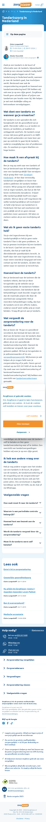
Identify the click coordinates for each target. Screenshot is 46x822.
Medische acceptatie (13, 614)
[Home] (3, 11)
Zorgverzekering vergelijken (9, 11)
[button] (13, 649)
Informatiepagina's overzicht (15, 11)
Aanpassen (22, 432)
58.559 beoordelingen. (10, 714)
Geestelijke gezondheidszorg (17, 577)
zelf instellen (32, 416)
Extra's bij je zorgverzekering (17, 569)
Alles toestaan (23, 424)
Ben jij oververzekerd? (14, 603)
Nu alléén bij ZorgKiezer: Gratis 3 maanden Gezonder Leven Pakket (20, 590)
